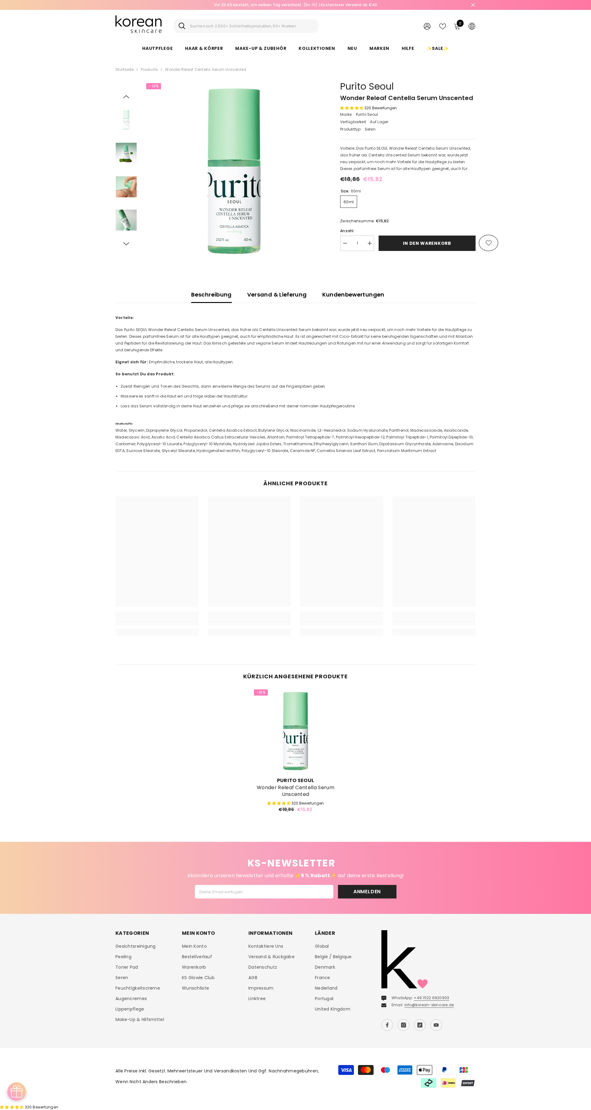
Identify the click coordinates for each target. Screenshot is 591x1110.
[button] (126, 96)
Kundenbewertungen (353, 294)
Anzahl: (347, 230)
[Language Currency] (472, 26)
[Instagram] (403, 1025)
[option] (295, 5)
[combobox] (252, 26)
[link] (157, 622)
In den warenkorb (427, 243)
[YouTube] (436, 1025)
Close (473, 5)
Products (149, 69)
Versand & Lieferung (277, 294)
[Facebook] (387, 1025)
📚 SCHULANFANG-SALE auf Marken (295, 4)
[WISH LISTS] (442, 25)
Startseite (124, 69)
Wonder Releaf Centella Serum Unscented (295, 791)
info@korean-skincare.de (429, 1004)
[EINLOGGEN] (427, 26)
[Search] (246, 26)
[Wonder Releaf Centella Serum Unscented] (295, 731)
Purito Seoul (367, 86)
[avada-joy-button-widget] (16, 1091)
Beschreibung (211, 294)
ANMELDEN (367, 891)
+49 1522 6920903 (431, 997)
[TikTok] (420, 1025)
